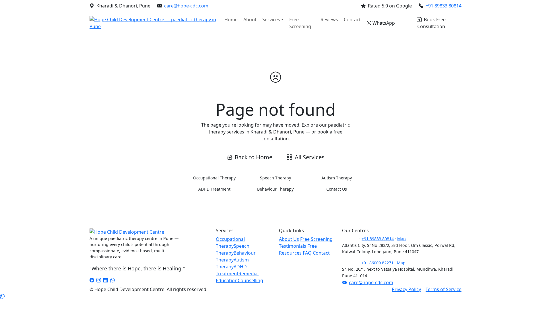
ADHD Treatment (214, 189)
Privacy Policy (406, 289)
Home (231, 19)
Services (271, 19)
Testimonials (292, 246)
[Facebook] (92, 280)
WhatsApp (383, 23)
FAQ (307, 253)
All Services (310, 157)
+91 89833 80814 (443, 6)
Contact (352, 19)
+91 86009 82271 (377, 263)
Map (401, 238)
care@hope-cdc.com (186, 6)
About (250, 19)
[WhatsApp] (112, 280)
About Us (289, 239)
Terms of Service (443, 289)
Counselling (250, 280)
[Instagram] (98, 280)
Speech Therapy (275, 178)
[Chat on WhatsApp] (2, 296)
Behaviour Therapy (275, 189)
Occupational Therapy (214, 178)
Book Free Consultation (431, 23)
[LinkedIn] (105, 280)
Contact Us (336, 189)
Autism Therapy (336, 178)
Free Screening (300, 23)
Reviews (329, 19)
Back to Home (253, 157)
